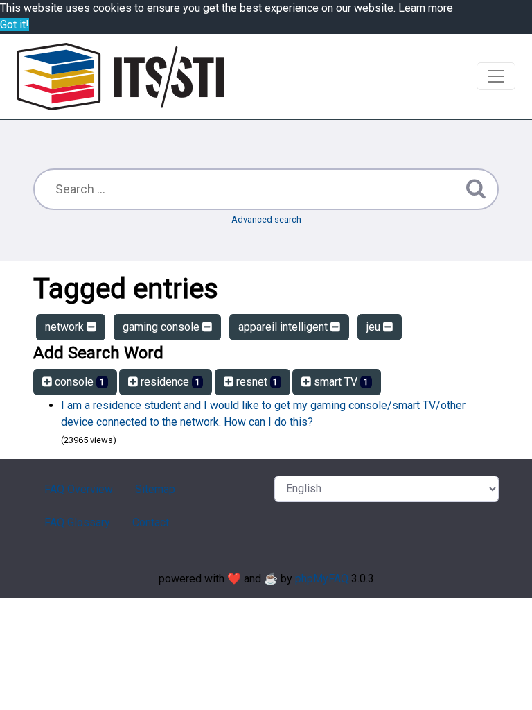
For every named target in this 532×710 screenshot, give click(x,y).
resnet (255, 381)
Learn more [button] (425, 8)
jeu (374, 327)
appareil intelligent (284, 327)
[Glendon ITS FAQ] (120, 77)
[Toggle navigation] (496, 76)
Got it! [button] (14, 24)
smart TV (340, 381)
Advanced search (266, 219)
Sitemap (155, 489)
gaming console (162, 327)
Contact (150, 522)
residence (169, 381)
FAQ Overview (78, 489)
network (66, 327)
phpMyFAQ (321, 578)
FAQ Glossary (77, 522)
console (78, 381)
